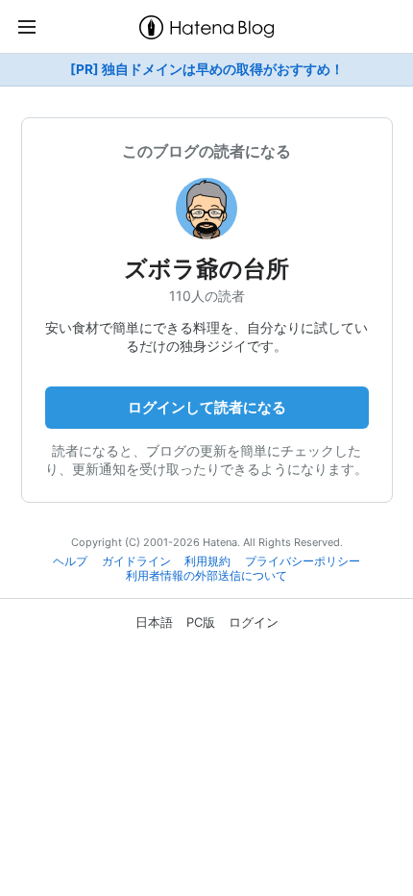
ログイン (254, 622)
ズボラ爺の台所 (206, 269)
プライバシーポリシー (302, 561)
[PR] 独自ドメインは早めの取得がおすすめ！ (207, 69)
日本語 (154, 622)
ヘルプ (70, 561)
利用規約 (207, 561)
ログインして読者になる (207, 407)
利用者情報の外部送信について (206, 576)
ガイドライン (136, 561)
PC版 (200, 622)
